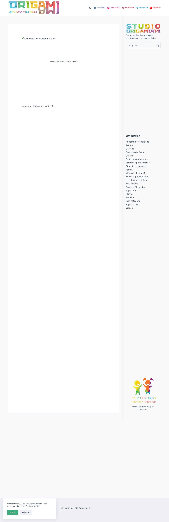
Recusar (25, 512)
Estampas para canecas (138, 162)
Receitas (130, 197)
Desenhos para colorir (137, 159)
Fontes (129, 169)
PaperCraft (131, 190)
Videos (129, 208)
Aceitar (13, 512)
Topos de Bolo (133, 204)
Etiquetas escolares (135, 166)
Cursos (129, 155)
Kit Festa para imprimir (137, 176)
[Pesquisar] (90, 8)
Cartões (130, 148)
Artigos (129, 145)
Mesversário (132, 183)
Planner (129, 194)
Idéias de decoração (136, 173)
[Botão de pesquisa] (158, 45)
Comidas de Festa (135, 152)
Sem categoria (133, 201)
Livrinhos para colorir (136, 180)
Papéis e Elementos (135, 187)
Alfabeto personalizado (137, 141)
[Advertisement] (64, 84)
